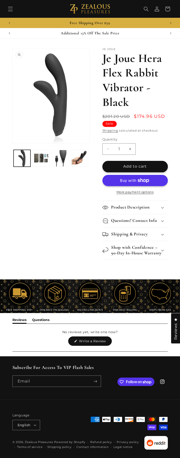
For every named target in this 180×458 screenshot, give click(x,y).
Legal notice (123, 447)
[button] (10, 9)
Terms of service (30, 447)
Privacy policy (128, 442)
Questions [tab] (40, 321)
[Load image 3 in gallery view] (60, 158)
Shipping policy (59, 447)
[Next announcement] (170, 23)
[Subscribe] (95, 381)
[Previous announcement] (9, 23)
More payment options (135, 192)
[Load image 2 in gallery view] (41, 158)
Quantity (110, 139)
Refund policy (101, 442)
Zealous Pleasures (39, 442)
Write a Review (95, 342)
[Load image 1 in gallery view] (22, 158)
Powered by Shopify (70, 442)
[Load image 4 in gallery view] (79, 158)
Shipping (110, 130)
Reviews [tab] (19, 321)
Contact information (92, 447)
